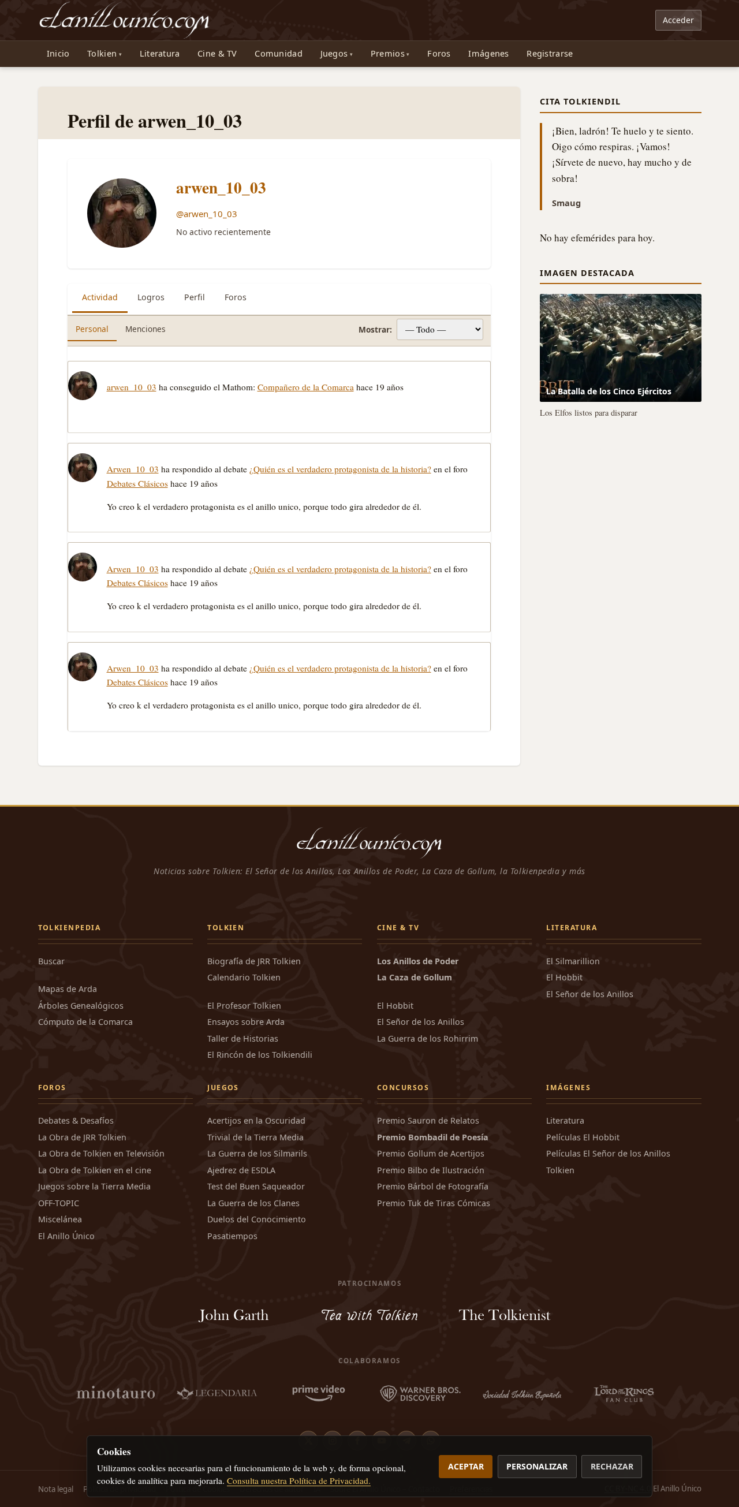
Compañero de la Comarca (305, 387)
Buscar (51, 961)
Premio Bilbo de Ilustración (430, 1170)
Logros (151, 297)
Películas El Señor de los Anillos (608, 1153)
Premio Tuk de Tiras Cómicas (433, 1203)
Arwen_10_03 (133, 469)
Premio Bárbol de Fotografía (432, 1186)
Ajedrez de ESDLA (241, 1170)
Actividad (100, 297)
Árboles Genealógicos (81, 1005)
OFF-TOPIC (58, 1203)
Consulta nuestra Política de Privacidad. (299, 1480)
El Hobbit (395, 1005)
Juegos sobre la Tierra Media (94, 1186)
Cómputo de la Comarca (85, 1021)
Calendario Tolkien (244, 977)
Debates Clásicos (137, 483)
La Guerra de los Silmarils (257, 1153)
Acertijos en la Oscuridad (256, 1120)
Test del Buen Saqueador (256, 1186)
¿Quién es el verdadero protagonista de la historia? (340, 469)
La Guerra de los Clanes (253, 1203)
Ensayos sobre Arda (246, 1021)
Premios (388, 53)
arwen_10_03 (221, 187)
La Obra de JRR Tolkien (82, 1137)
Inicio (58, 53)
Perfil (194, 297)
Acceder (678, 19)
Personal (92, 328)
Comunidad (279, 53)
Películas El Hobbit (582, 1137)
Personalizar (537, 1466)
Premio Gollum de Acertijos (430, 1153)
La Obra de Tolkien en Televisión (101, 1153)
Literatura (160, 53)
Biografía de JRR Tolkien (254, 961)
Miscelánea (60, 1219)
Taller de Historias (242, 1038)
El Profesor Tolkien (244, 1005)
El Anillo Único (66, 1235)
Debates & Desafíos (76, 1120)
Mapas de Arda (67, 988)
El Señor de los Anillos (420, 1021)
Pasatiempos (232, 1235)
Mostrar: (375, 329)
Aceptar (466, 1466)
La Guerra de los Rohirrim (427, 1038)
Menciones (145, 328)
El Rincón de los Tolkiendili (259, 1054)
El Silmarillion (573, 961)
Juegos (334, 53)
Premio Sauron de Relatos (428, 1120)
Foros (438, 53)
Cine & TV (217, 53)
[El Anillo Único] (125, 20)
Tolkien (102, 53)
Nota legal (55, 1489)
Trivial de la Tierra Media (255, 1137)
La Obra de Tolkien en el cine (94, 1170)
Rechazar (612, 1466)
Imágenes (488, 53)
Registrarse (550, 53)
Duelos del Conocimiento (256, 1219)
